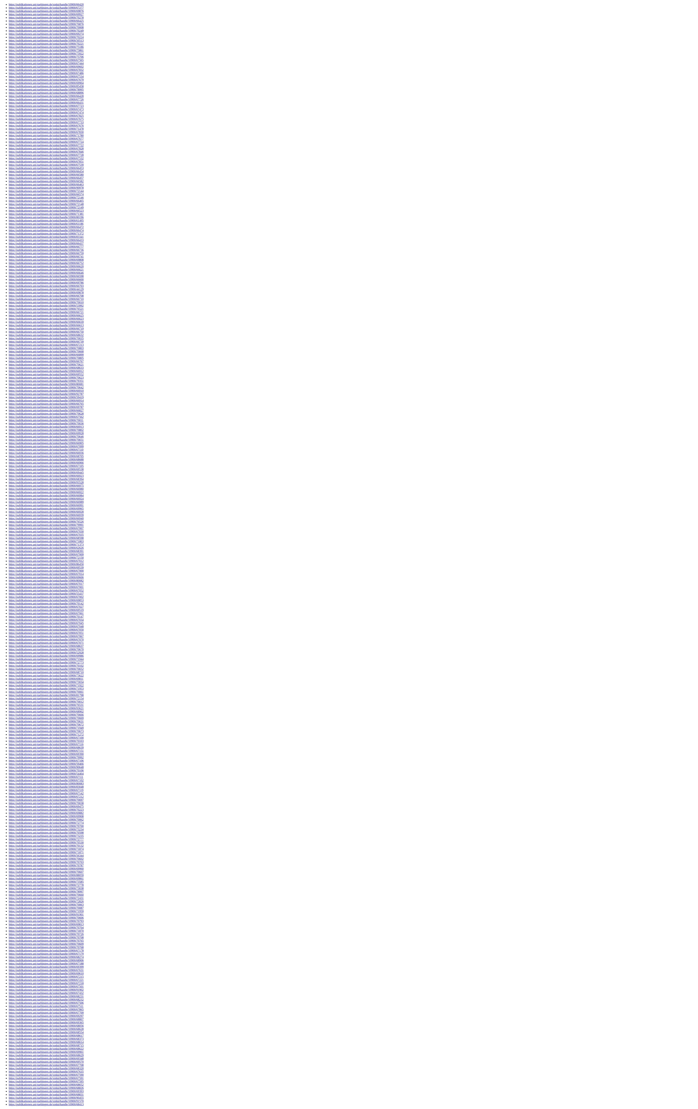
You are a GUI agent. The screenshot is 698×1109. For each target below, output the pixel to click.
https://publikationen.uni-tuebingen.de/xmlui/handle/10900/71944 (46, 659)
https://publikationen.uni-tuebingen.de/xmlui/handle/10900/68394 (46, 479)
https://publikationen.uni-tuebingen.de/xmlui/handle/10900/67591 (46, 1078)
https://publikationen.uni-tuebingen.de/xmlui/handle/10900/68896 (46, 92)
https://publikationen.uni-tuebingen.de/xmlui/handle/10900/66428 (46, 96)
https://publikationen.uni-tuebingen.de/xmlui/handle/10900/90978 (46, 187)
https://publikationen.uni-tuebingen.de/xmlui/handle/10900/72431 (46, 898)
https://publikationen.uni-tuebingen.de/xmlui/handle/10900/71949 (46, 727)
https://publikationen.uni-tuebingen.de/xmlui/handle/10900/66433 (46, 240)
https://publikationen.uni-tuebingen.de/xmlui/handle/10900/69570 (46, 1061)
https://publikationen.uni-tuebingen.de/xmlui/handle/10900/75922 (46, 53)
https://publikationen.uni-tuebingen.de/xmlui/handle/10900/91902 (46, 989)
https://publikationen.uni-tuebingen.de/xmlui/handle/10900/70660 (46, 894)
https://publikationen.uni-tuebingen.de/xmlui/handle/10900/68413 (46, 1104)
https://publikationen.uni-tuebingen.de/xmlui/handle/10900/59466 (46, 763)
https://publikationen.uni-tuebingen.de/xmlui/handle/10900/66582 (46, 181)
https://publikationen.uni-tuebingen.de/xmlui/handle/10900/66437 (46, 243)
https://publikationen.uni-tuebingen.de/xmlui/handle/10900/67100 (46, 737)
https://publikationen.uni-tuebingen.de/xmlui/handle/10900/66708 (46, 295)
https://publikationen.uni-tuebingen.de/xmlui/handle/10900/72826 (46, 901)
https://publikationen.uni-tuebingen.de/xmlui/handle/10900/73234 (46, 829)
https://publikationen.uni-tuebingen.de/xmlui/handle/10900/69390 (46, 754)
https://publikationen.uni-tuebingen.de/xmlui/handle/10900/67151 (46, 750)
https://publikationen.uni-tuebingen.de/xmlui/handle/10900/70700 (46, 826)
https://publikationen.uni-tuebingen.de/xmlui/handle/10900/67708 (46, 1065)
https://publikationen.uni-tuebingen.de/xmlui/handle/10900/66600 (46, 279)
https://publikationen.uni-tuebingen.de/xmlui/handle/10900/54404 (46, 773)
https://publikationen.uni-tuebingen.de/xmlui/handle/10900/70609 (46, 944)
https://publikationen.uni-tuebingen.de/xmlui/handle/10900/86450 (46, 564)
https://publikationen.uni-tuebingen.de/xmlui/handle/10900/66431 (46, 102)
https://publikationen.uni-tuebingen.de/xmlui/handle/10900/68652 (46, 1084)
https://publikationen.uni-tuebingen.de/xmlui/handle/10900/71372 (46, 233)
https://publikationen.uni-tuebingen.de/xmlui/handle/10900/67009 (46, 554)
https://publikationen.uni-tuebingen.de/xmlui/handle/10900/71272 (46, 734)
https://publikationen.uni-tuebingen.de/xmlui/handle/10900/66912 (46, 371)
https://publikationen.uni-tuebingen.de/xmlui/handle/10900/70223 (46, 809)
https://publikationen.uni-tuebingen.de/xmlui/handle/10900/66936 (46, 452)
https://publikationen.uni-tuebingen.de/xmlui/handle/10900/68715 (46, 1045)
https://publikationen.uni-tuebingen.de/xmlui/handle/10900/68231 (46, 996)
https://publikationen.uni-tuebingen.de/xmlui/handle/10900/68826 (46, 1088)
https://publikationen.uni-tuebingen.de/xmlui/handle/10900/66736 (46, 250)
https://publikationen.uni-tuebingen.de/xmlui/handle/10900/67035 (46, 534)
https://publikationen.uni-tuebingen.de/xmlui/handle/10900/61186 (46, 223)
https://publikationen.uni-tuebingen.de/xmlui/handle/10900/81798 (46, 695)
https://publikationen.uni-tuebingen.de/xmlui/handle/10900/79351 (46, 380)
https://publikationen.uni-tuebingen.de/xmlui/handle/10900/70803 (46, 348)
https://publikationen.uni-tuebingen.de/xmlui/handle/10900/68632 (46, 335)
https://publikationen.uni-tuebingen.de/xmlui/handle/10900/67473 (46, 109)
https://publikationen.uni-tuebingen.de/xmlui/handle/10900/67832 (46, 69)
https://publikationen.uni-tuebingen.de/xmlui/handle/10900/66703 (46, 286)
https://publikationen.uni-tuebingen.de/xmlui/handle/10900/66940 (46, 518)
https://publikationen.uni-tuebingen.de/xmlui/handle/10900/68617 (46, 1035)
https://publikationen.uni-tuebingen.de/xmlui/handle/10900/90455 (46, 1097)
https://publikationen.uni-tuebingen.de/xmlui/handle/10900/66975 (46, 485)
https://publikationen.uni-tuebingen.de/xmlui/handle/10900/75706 (46, 56)
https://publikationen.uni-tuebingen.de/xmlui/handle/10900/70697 (46, 799)
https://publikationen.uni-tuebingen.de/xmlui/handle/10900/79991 (46, 524)
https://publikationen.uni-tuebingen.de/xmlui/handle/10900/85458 (46, 86)
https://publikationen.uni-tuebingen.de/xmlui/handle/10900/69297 (46, 1016)
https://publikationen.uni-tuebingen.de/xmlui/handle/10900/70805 (46, 358)
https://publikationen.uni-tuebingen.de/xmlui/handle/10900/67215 (46, 976)
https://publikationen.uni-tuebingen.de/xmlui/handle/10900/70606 (46, 917)
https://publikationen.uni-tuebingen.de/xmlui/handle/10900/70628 (46, 413)
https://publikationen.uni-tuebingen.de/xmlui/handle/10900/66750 (46, 331)
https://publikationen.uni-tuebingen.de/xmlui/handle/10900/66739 (46, 341)
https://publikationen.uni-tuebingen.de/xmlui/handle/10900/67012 (46, 561)
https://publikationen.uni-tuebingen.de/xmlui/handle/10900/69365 (46, 1022)
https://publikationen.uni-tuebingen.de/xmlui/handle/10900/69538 (46, 469)
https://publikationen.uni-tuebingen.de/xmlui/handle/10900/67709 (46, 1012)
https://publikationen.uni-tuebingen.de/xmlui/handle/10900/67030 (46, 531)
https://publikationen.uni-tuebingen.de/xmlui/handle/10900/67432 (46, 993)
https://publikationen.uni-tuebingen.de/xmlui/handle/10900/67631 (46, 970)
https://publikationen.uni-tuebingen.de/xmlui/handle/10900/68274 (46, 957)
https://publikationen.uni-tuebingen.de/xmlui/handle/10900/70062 (46, 819)
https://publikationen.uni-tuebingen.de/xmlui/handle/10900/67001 (46, 587)
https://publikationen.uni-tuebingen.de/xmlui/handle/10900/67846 (46, 151)
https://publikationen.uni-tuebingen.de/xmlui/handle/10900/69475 (46, 806)
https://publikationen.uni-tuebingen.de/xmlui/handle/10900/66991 (46, 505)
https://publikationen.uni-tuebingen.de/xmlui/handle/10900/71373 (46, 544)
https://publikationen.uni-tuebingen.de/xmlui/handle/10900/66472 (46, 227)
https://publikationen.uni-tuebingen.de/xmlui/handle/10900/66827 (46, 410)
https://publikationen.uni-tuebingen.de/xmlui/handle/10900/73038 (46, 888)
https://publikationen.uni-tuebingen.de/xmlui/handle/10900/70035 (46, 338)
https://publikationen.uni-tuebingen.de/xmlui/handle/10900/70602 (46, 858)
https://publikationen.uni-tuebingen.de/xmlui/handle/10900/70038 (46, 803)
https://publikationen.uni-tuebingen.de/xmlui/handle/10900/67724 (46, 141)
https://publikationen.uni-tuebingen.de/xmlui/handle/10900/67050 (46, 629)
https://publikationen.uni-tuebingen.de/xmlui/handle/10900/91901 (46, 914)
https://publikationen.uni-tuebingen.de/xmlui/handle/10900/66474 (46, 230)
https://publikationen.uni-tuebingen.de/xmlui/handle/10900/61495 (46, 220)
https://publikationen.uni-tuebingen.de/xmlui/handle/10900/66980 (46, 488)
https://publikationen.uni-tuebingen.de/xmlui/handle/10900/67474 (46, 112)
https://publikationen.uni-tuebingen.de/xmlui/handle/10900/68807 (46, 1019)
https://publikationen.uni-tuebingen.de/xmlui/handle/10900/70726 (46, 934)
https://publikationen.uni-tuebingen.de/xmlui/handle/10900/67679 (46, 79)
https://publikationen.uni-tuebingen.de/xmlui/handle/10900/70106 (46, 770)
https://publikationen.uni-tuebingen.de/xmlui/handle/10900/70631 (46, 721)
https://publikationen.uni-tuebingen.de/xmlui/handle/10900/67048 (46, 626)
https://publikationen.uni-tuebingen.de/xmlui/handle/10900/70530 (46, 842)
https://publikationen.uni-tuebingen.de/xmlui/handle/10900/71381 (46, 214)
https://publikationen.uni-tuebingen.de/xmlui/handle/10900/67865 (46, 1009)
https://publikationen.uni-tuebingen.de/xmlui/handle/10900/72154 (46, 698)
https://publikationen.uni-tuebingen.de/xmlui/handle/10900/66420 (46, 4)
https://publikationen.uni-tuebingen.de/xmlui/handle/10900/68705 (46, 456)
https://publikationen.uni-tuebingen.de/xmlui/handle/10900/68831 (46, 1094)
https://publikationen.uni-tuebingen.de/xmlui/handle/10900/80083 (46, 783)
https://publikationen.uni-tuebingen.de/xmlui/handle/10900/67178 (46, 950)
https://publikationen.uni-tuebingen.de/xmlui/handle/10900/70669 (46, 718)
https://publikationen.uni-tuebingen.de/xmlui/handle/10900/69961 (46, 1052)
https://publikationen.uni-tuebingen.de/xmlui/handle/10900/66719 (46, 328)
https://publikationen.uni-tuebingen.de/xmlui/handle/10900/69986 (46, 655)
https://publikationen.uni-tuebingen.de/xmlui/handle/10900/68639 (46, 747)
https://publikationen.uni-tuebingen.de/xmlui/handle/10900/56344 (46, 855)
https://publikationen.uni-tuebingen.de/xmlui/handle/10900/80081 (46, 384)
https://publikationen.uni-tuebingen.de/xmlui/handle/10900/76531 (46, 705)
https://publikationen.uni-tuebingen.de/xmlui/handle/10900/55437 (46, 593)
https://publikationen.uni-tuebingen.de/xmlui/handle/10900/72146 (46, 197)
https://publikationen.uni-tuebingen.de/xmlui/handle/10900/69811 (46, 678)
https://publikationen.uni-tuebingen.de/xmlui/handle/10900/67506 (46, 1002)
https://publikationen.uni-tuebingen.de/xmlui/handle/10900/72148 (46, 204)
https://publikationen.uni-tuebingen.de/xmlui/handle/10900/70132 (46, 845)
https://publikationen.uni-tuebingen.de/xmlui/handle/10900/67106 (46, 760)
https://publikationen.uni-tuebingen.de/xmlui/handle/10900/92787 (46, 394)
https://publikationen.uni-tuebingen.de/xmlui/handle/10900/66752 (46, 263)
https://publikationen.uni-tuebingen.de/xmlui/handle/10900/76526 (46, 521)
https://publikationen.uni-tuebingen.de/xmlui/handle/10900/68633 (46, 367)
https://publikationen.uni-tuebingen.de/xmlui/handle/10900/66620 (46, 266)
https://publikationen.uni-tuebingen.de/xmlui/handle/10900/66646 (46, 272)
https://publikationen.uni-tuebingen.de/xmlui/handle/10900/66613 (46, 325)
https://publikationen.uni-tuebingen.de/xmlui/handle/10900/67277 (46, 7)
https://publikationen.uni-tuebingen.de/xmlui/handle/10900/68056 (46, 1025)
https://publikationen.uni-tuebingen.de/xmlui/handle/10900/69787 (46, 407)
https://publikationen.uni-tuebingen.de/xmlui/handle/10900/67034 (46, 619)
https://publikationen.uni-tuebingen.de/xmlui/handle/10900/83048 (46, 786)
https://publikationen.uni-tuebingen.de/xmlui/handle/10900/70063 (46, 904)
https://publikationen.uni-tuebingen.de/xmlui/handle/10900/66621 (46, 269)
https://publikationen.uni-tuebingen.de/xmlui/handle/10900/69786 (46, 282)
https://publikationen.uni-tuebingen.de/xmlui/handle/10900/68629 (46, 1055)
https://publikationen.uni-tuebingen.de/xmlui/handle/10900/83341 (46, 236)
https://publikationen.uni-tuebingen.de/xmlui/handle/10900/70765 (46, 940)
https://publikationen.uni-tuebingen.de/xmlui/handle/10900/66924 (46, 498)
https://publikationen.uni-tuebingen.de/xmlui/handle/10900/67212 (46, 796)
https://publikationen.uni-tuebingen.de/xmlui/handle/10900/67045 (46, 623)
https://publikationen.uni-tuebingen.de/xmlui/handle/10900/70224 (46, 37)
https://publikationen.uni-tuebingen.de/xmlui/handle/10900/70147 (46, 616)
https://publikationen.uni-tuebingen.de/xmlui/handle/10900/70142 (46, 603)
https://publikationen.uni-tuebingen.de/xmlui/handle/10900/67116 (46, 744)
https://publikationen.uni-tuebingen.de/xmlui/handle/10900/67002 (46, 597)
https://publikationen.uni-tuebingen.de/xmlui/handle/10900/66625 (46, 315)
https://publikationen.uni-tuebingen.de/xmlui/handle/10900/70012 (46, 701)
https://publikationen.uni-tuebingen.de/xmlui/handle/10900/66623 (46, 318)
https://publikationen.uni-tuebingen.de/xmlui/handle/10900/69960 (46, 868)
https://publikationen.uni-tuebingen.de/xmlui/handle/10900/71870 (46, 930)
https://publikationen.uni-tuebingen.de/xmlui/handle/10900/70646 (46, 436)
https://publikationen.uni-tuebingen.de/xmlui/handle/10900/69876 (46, 11)
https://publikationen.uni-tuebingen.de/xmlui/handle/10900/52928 (46, 652)
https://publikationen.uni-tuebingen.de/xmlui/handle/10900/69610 (46, 973)
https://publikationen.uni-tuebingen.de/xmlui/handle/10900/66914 (46, 400)
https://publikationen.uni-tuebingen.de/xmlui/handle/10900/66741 (46, 256)
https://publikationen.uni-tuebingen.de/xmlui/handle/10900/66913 (46, 426)
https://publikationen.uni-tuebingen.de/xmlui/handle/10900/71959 (46, 911)
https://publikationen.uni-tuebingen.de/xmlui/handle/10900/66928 (46, 511)
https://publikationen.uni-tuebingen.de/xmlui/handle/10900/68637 (46, 646)
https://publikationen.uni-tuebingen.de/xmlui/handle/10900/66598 (46, 276)
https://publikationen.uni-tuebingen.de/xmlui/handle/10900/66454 (46, 171)
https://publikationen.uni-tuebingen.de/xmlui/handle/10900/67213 (46, 344)
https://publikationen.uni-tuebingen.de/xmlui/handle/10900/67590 (46, 1074)
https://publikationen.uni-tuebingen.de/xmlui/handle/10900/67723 (46, 105)
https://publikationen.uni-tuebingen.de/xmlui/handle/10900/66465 (46, 200)
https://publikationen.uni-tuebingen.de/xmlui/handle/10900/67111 (46, 777)
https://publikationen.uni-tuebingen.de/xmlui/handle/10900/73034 (46, 682)
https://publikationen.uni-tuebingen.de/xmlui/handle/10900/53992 (46, 305)
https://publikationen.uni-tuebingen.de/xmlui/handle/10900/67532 (46, 158)
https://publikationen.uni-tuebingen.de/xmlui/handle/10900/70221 (46, 43)
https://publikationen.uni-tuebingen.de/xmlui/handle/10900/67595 (46, 1081)
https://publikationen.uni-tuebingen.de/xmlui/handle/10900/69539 (46, 567)
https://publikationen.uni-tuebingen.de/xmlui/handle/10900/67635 (46, 1071)
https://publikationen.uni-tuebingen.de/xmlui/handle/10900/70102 (46, 665)
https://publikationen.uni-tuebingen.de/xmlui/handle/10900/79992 (46, 757)
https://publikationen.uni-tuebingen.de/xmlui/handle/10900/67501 (46, 986)
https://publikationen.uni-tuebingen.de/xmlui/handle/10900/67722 (46, 145)
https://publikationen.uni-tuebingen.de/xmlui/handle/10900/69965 (46, 508)
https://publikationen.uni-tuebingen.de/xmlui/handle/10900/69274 (46, 33)
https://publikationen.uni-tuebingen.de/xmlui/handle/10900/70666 (46, 714)
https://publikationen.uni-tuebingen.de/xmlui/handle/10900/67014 (46, 574)
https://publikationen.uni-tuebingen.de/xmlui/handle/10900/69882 (46, 813)
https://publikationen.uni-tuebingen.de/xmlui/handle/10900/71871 (46, 852)
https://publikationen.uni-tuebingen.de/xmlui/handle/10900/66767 (46, 361)
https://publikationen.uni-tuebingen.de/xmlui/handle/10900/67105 (46, 466)
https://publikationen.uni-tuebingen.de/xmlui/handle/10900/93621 (46, 708)
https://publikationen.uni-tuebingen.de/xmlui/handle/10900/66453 (46, 168)
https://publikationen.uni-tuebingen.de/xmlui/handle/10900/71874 (46, 849)
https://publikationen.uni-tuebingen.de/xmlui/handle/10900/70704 (46, 927)
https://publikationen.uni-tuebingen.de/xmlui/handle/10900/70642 (46, 387)
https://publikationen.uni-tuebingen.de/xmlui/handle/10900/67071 (46, 642)
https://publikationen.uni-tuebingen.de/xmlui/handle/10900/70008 (46, 27)
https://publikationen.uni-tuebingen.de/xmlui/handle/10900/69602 (46, 66)
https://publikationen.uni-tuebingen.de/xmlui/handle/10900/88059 (46, 875)
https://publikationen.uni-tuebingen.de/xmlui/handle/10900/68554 (46, 1032)
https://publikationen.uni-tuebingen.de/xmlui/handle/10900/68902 (46, 711)
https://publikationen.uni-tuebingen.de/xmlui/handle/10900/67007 (46, 528)
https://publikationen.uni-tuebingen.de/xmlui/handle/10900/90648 (46, 767)
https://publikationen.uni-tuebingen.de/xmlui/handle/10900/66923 (46, 475)
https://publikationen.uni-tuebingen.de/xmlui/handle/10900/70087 (46, 907)
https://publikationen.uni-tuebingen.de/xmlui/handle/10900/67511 (46, 1006)
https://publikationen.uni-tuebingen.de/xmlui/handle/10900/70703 (46, 862)
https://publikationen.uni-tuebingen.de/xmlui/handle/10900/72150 (46, 557)
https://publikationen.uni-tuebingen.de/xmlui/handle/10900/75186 (46, 47)
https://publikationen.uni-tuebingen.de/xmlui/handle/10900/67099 (46, 446)
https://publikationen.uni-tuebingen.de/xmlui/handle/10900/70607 (46, 871)
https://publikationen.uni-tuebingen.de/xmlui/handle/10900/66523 (46, 210)
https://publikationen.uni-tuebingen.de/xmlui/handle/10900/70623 (46, 377)
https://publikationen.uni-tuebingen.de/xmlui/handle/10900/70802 (46, 430)
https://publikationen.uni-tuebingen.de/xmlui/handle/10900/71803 (46, 541)
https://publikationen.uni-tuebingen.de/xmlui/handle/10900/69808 (46, 259)
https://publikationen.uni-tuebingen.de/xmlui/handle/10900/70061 (46, 691)
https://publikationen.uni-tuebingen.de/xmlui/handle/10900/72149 (46, 207)
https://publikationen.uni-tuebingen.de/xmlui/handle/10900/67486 (46, 73)
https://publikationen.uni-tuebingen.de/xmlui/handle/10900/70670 (46, 649)
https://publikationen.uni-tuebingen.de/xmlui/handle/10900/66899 (46, 354)
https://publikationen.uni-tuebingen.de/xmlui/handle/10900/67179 (46, 953)
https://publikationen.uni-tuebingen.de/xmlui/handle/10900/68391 (46, 551)
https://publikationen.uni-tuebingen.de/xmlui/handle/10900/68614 (46, 1042)
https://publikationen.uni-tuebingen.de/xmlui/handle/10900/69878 (46, 292)
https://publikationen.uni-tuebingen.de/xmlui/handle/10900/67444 (46, 63)
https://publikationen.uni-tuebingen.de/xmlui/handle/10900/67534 (46, 76)
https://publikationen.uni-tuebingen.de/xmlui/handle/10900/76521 (46, 308)
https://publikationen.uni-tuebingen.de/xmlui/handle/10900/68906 (46, 960)
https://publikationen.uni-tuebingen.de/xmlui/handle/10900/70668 (46, 351)
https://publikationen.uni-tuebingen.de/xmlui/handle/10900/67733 (46, 122)
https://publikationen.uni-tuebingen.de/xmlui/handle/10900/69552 (46, 374)
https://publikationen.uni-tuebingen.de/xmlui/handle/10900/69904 (46, 83)
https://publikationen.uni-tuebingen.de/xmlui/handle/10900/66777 (46, 246)
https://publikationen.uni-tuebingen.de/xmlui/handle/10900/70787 (46, 865)
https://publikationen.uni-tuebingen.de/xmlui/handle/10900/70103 (46, 741)
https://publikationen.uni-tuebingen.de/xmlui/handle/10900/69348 (46, 1058)
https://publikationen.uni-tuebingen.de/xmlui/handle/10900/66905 (46, 443)
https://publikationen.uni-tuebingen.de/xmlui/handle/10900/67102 (46, 780)
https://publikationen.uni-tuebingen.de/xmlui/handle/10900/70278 (46, 17)
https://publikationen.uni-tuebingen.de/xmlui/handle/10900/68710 (46, 672)
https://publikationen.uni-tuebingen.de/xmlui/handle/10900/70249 (46, 30)
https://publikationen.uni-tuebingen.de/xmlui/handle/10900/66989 (46, 502)
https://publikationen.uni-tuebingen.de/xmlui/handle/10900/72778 (46, 885)
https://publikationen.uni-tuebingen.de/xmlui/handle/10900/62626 (46, 547)
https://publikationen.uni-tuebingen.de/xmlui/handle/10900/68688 (46, 459)
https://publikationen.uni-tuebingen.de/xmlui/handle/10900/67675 (46, 119)
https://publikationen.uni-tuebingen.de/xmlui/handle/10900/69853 (46, 600)
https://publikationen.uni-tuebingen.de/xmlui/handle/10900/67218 (46, 983)
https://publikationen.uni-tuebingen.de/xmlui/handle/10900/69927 (46, 14)
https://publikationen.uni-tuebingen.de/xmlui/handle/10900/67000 (46, 570)
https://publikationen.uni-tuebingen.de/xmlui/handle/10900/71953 (46, 688)
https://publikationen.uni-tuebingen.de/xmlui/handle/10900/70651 (46, 439)
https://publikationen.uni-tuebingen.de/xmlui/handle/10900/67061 (46, 613)
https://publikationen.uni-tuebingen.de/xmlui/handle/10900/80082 (46, 580)
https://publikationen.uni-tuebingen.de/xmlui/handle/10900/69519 (46, 610)
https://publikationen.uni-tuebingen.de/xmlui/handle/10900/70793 (46, 921)
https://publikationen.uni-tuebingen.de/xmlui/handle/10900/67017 (46, 583)
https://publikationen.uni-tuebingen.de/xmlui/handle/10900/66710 (46, 299)
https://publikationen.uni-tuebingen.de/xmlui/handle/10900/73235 (46, 835)
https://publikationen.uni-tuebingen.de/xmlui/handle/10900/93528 (46, 482)
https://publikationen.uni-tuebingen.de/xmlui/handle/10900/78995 (46, 89)
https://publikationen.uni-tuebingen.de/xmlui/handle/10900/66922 (46, 492)
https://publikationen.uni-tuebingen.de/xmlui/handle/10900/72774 (46, 822)
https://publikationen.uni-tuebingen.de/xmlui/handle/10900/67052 (46, 590)
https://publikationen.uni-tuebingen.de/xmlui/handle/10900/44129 (46, 289)
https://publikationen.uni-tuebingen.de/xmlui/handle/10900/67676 (46, 125)
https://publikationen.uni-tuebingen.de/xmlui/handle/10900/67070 (46, 639)
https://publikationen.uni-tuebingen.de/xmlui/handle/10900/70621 (46, 364)
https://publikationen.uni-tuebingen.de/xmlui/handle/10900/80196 (46, 217)
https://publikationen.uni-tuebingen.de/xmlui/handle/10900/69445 (46, 472)
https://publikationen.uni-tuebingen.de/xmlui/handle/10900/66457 (46, 177)
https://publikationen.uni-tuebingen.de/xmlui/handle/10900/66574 (46, 194)
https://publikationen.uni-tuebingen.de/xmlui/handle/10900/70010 (46, 302)
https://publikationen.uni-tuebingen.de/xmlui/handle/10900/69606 (46, 577)
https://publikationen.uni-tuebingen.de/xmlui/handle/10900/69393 (46, 1091)
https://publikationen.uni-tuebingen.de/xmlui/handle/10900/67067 (46, 636)
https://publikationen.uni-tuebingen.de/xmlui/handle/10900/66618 (46, 322)
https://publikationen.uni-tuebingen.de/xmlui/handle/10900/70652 (46, 669)
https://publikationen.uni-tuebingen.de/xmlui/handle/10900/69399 (46, 966)
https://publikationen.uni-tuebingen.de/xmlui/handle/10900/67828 (46, 148)
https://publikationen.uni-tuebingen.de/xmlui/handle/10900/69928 (46, 433)
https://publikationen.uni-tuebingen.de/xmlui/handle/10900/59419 (46, 397)
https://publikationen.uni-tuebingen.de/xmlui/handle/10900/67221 (46, 980)
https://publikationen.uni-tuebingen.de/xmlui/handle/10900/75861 (46, 50)
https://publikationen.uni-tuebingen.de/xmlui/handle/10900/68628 (46, 1029)
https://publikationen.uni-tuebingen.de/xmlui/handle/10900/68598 (46, 538)
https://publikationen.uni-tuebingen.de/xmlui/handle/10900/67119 (46, 790)
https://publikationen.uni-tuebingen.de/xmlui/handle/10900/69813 (46, 924)
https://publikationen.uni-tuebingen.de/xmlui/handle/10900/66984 (46, 495)
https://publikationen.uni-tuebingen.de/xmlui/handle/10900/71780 (46, 135)
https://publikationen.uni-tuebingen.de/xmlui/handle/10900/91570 (46, 1101)
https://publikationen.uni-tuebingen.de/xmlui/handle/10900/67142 (46, 793)
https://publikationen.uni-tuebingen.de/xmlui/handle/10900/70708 (46, 937)
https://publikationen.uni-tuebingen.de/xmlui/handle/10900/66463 (46, 184)
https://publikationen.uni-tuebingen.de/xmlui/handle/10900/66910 (46, 390)
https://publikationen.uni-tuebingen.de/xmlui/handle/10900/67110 (46, 449)
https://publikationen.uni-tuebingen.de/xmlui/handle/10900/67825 (46, 115)
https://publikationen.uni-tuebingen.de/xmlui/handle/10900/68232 (46, 999)
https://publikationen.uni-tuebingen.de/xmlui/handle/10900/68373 (46, 1038)
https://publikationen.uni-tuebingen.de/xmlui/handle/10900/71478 (46, 128)
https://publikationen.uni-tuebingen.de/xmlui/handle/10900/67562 (46, 416)
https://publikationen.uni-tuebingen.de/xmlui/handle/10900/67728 (46, 155)
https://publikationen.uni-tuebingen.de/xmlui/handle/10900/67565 (46, 60)
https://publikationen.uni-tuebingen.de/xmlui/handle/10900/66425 (46, 20)
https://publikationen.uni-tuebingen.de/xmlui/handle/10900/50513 (46, 40)
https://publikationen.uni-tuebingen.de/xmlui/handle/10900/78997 (46, 891)
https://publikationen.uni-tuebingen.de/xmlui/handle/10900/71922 (46, 685)
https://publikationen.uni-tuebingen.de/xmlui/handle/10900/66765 (46, 403)
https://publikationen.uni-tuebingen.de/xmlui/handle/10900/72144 (46, 191)
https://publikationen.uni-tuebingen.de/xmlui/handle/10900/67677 (46, 138)
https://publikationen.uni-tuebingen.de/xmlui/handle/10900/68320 (46, 1068)
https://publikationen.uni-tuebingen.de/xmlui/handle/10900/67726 (46, 99)
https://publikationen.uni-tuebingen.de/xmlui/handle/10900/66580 (46, 174)
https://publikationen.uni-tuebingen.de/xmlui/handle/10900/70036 (46, 423)
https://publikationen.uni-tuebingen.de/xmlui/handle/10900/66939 (46, 515)
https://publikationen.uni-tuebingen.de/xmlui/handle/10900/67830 (46, 132)
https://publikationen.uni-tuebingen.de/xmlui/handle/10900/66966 (46, 462)
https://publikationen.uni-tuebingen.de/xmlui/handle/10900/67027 (46, 606)
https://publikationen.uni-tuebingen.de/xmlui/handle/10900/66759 (46, 253)
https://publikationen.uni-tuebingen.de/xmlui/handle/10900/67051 (46, 633)
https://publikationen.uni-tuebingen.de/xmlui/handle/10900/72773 (46, 662)
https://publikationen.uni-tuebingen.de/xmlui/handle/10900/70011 (46, 420)
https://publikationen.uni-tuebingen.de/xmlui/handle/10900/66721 (46, 312)
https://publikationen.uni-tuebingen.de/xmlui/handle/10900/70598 (46, 832)
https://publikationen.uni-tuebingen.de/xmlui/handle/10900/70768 (46, 947)
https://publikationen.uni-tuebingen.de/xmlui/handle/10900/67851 (46, 161)
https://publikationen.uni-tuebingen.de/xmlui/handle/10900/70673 (46, 731)
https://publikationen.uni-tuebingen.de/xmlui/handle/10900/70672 (46, 724)
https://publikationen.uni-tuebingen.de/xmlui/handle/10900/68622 (46, 1048)
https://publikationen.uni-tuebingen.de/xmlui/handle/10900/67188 (46, 963)
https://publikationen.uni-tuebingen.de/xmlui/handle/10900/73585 (46, 881)
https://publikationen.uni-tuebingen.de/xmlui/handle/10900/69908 (46, 816)
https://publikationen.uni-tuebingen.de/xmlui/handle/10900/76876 (46, 24)
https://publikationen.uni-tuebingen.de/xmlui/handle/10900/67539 (46, 164)
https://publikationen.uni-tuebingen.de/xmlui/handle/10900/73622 (46, 675)
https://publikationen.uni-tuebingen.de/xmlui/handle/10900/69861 (46, 878)
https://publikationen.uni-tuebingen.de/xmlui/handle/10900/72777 (46, 839)
